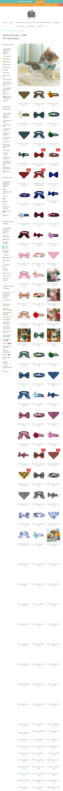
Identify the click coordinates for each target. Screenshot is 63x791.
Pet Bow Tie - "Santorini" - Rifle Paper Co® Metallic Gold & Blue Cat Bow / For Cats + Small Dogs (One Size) (38, 595)
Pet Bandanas (6, 150)
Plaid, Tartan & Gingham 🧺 (6, 305)
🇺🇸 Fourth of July (7, 273)
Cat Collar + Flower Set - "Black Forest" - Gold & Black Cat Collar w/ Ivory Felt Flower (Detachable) (24, 115)
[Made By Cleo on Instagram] (5, 5)
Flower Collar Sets (7, 79)
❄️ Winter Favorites (6, 247)
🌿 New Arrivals (7, 61)
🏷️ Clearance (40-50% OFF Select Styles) (7, 89)
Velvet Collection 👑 (7, 300)
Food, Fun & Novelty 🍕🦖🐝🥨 (7, 309)
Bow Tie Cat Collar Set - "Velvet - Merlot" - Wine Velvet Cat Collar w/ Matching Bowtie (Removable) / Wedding (38, 235)
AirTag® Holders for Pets (7, 129)
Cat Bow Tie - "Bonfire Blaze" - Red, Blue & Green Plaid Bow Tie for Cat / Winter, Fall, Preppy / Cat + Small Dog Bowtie (38, 455)
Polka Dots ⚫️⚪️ (7, 354)
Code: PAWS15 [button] (40, 1)
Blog (26, 5)
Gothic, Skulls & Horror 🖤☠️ (6, 340)
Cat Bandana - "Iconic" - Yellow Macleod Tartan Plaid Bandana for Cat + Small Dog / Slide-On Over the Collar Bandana (24, 475)
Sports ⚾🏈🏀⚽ (7, 343)
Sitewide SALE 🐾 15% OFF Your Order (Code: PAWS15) (33, 22)
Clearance (40, 26)
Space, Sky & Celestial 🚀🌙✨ (7, 323)
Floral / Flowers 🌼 (7, 317)
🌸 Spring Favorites (5, 269)
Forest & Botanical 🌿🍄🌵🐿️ (7, 313)
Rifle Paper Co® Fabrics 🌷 (7, 347)
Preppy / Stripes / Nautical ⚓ (7, 331)
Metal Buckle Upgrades (6, 134)
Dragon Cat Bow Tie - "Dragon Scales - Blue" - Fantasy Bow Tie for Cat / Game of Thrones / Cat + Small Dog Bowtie (24, 555)
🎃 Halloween (6, 239)
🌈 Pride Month (6, 275)
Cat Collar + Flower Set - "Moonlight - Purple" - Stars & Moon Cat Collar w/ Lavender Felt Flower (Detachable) (24, 755)
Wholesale (5, 100)
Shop (11, 22)
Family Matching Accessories (7, 158)
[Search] (45, 26)
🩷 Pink (5, 204)
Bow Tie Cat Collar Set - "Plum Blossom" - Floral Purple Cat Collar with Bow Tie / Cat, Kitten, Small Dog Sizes (24, 455)
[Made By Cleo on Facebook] (3, 5)
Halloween (31, 26)
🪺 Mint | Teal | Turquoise (6, 207)
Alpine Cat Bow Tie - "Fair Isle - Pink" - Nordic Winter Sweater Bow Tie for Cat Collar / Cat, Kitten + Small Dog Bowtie (24, 255)
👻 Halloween (6, 67)
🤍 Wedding (6, 255)
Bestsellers (56, 22)
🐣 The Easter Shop (6, 265)
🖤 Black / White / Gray (7, 212)
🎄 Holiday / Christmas (6, 243)
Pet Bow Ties (6, 141)
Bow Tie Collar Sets (6, 76)
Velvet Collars (6, 72)
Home (5, 22)
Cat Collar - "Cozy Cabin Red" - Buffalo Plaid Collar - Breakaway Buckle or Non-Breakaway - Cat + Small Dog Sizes (53, 155)
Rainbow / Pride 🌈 (7, 358)
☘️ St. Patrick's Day (6, 261)
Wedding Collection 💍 (6, 362)
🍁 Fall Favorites (7, 64)
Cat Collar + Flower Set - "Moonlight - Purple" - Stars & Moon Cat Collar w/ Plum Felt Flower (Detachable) (38, 755)
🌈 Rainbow (6, 215)
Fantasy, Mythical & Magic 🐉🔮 (7, 335)
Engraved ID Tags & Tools (7, 121)
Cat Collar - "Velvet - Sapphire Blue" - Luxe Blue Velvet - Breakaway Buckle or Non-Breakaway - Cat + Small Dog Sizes (24, 195)
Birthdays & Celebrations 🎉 (7, 351)
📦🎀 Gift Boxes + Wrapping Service (7, 97)
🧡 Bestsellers (6, 59)
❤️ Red (4, 189)
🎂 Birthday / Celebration (6, 251)
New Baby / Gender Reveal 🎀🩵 (7, 367)
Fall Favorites (21, 26)
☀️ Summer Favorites (6, 279)
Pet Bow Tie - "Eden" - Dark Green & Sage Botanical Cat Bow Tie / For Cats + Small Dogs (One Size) (24, 775)
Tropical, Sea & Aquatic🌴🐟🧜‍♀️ (7, 327)
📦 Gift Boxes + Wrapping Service (7, 168)
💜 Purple (5, 201)
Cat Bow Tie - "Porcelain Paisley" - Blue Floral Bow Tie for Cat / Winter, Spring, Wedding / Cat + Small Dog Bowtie (24, 515)
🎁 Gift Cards (6, 93)
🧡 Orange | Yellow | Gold (7, 192)
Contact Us (13, 5)
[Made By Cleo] (31, 14)
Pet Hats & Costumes (5, 153)
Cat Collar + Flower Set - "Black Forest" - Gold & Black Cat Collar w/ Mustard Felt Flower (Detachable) (53, 95)
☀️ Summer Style (7, 56)
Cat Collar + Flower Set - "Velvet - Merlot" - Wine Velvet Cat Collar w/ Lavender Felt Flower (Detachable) (53, 235)
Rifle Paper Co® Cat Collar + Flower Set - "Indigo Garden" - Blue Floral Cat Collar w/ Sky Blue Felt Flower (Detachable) (24, 675)
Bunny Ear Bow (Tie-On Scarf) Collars (6, 146)
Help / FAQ (21, 5)
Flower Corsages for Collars (7, 138)
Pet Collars (5, 70)
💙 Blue (5, 198)
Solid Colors (6, 371)
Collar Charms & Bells (7, 125)
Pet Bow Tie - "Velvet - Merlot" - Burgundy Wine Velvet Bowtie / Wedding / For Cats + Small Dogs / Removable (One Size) (38, 215)
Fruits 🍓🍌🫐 (6, 319)
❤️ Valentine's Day (7, 257)
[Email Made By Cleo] (8, 5)
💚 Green (5, 196)
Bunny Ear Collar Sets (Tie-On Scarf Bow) (7, 84)
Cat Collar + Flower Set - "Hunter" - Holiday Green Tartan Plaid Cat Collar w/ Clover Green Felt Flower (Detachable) (53, 135)
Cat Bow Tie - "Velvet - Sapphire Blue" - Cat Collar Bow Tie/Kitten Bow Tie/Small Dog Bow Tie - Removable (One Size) (53, 175)
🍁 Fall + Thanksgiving (6, 236)
